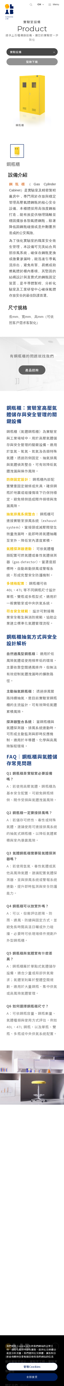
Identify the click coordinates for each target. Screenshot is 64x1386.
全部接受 (32, 1377)
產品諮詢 (32, 370)
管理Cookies (32, 1366)
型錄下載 (32, 62)
